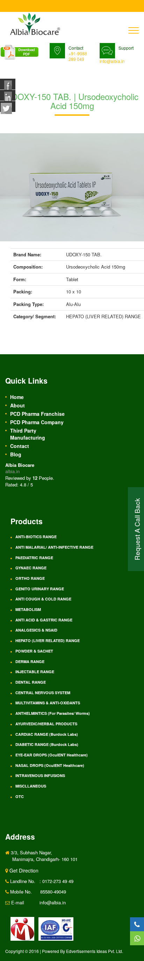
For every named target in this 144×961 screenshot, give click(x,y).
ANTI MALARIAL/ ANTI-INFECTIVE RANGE (54, 547)
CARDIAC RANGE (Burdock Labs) (46, 734)
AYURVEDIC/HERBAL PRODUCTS (46, 723)
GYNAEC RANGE (30, 567)
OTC (19, 796)
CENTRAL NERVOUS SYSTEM (42, 692)
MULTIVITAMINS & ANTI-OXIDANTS (47, 702)
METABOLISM (28, 609)
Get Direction (23, 870)
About (17, 405)
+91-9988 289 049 (78, 56)
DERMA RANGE (29, 661)
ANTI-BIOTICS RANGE (36, 536)
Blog (15, 454)
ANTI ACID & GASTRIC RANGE (43, 619)
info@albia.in (112, 61)
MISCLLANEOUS (30, 786)
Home (17, 396)
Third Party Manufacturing (27, 434)
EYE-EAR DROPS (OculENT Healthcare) (51, 754)
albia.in (12, 471)
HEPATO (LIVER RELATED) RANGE (47, 640)
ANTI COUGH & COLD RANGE (43, 598)
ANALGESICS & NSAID (36, 630)
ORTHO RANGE (30, 578)
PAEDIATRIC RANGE (34, 557)
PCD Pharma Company (37, 422)
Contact (19, 445)
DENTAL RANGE (30, 682)
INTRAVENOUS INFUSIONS (40, 775)
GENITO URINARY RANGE (39, 588)
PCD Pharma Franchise (37, 413)
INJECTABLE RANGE (34, 671)
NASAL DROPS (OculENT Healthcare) (49, 765)
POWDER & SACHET (34, 651)
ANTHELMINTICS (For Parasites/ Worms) (52, 713)
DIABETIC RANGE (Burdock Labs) (46, 744)
